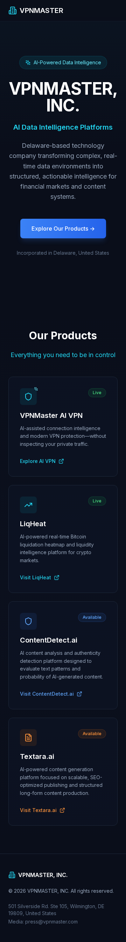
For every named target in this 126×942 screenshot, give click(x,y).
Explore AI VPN (38, 461)
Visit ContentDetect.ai (47, 694)
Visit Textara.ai (38, 810)
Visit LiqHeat (35, 577)
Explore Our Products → (63, 228)
